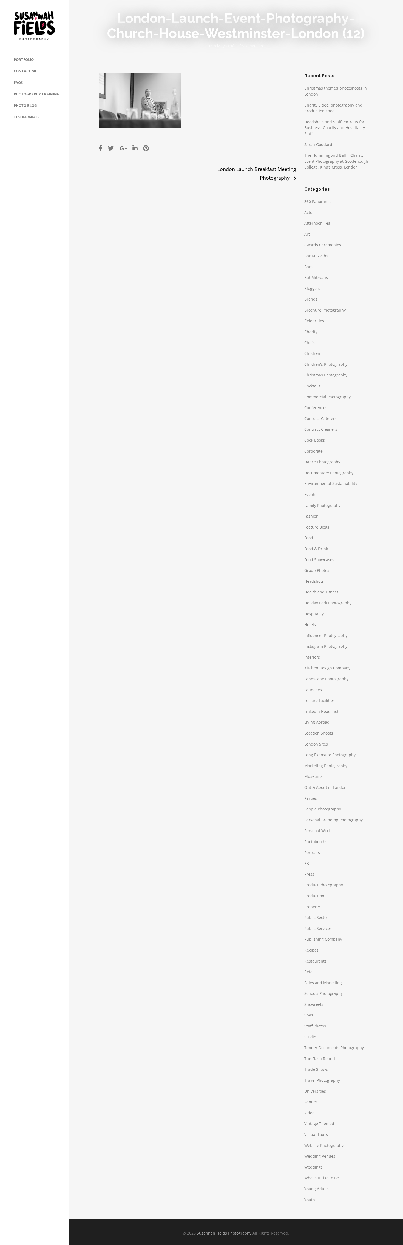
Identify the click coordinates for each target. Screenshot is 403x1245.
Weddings (313, 1167)
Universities (315, 1091)
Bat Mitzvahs (316, 277)
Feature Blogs (316, 527)
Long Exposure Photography (330, 754)
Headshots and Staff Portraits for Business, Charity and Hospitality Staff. (334, 127)
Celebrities (314, 320)
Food (308, 537)
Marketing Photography (325, 765)
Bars (308, 266)
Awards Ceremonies (322, 244)
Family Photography (322, 505)
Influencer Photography (325, 635)
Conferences (315, 407)
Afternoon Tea (317, 223)
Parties (310, 798)
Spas (308, 1015)
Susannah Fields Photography (224, 1233)
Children (312, 353)
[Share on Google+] (123, 148)
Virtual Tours (316, 1134)
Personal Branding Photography (333, 820)
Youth (309, 1199)
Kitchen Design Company (327, 667)
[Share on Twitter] (111, 148)
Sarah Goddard (318, 144)
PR (306, 863)
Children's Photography (325, 364)
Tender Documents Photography (334, 1047)
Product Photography (323, 884)
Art (307, 234)
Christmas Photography (325, 375)
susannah (254, 46)
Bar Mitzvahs (316, 255)
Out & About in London (325, 787)
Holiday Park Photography (327, 603)
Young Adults (316, 1188)
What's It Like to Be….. (324, 1177)
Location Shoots (318, 733)
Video (309, 1112)
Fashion (311, 516)
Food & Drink (316, 548)
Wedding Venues (319, 1156)
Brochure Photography (325, 310)
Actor (309, 212)
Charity (310, 331)
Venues (311, 1101)
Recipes (311, 950)
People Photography (322, 809)
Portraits (312, 852)
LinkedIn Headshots (322, 711)
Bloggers (312, 288)
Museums (313, 776)
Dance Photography (322, 461)
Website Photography (324, 1145)
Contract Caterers (320, 418)
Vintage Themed (319, 1123)
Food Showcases (319, 559)
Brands (310, 299)
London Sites (316, 744)
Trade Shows (316, 1069)
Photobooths (315, 841)
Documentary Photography (328, 472)
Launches (313, 689)
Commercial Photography (327, 396)
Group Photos (316, 570)
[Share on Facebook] (101, 148)
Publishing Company (323, 939)
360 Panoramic (317, 201)
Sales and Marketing (323, 982)
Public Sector (316, 917)
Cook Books (314, 440)
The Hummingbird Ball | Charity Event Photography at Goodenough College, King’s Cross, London (336, 161)
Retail (309, 971)
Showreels (313, 1004)
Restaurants (315, 961)
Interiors (312, 657)
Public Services (318, 928)
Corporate (313, 451)
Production (314, 895)
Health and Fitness (321, 592)
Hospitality (314, 613)
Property (312, 906)
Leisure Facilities (319, 700)
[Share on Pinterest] (146, 148)
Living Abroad (317, 722)
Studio (310, 1037)
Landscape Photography (326, 678)
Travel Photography (322, 1080)
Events (310, 494)
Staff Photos (315, 1026)
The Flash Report (319, 1058)
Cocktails (312, 386)
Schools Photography (323, 993)
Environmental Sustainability (330, 483)
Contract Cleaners (320, 429)
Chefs (309, 342)
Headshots (314, 581)
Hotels (310, 624)
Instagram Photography (325, 646)
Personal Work (317, 830)
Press (309, 874)
